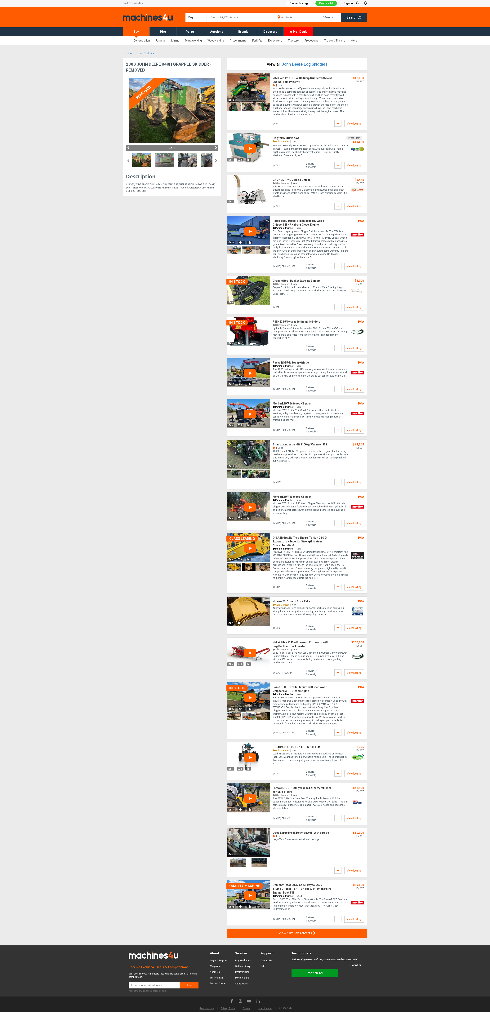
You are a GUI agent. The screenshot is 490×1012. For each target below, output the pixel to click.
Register (223, 960)
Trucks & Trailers (334, 40)
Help (263, 966)
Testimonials (216, 977)
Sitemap (247, 1008)
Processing (311, 40)
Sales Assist (241, 983)
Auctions (216, 31)
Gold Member (282, 141)
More (354, 40)
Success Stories (218, 983)
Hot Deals (299, 31)
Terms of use (207, 1008)
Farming (161, 40)
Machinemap (265, 1008)
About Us (215, 972)
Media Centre (242, 977)
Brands (243, 31)
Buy (136, 31)
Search (352, 17)
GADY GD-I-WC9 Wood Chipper (292, 179)
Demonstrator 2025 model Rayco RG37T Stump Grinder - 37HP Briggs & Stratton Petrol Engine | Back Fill (302, 888)
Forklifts (257, 40)
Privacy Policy (228, 1008)
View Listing (354, 123)
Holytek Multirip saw (286, 137)
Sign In (348, 3)
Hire (163, 31)
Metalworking (193, 40)
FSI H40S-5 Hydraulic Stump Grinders (296, 321)
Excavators (275, 40)
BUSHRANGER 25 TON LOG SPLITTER (296, 747)
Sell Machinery (242, 966)
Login (213, 960)
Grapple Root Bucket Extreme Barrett (296, 280)
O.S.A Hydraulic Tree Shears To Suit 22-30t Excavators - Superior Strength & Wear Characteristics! (300, 541)
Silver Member (282, 183)
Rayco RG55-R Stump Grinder (291, 362)
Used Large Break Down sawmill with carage (301, 832)
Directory (270, 31)
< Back (130, 53)
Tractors (293, 40)
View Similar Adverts (296, 933)
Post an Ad (326, 3)
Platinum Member (284, 228)
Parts (190, 31)
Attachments (238, 40)
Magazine (215, 966)
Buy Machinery (243, 960)
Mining (175, 40)
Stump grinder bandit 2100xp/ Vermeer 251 (300, 444)
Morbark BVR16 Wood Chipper (292, 403)
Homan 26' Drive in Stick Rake (291, 601)
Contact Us (266, 960)
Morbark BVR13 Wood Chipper (292, 496)
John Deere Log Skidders (305, 64)
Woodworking (215, 40)
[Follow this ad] (337, 123)
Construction (142, 40)
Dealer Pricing (242, 972)
